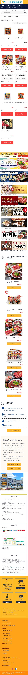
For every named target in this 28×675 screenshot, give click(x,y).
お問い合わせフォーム (14, 567)
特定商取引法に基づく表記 (8, 663)
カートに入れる (7, 49)
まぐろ (4, 628)
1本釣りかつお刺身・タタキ (8, 625)
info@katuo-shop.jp (14, 614)
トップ (2, 10)
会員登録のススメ (6, 660)
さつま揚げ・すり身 (7, 638)
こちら (12, 519)
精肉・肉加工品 (6, 633)
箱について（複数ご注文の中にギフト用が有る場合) (7, 74)
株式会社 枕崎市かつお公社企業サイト (10, 657)
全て (1, 16)
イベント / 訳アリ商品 (7, 643)
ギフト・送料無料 (6, 623)
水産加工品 (14, 16)
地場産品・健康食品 (7, 641)
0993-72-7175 (10, 612)
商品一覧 (7, 10)
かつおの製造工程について (13, 468)
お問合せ (4, 653)
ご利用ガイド (5, 648)
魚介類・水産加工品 (7, 16)
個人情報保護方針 (6, 665)
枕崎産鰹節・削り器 (7, 635)
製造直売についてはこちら (13, 464)
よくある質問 (5, 650)
